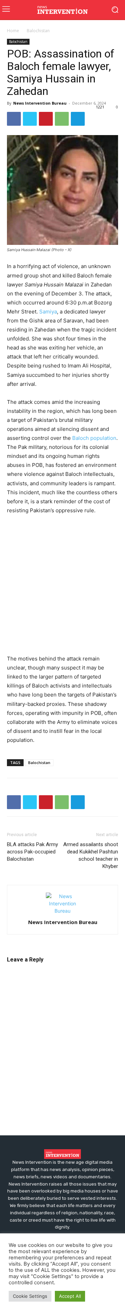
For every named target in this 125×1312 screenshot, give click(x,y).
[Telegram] (78, 119)
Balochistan (38, 31)
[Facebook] (14, 119)
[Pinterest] (46, 119)
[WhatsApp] (62, 119)
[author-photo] (62, 911)
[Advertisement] (62, 586)
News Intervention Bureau (40, 103)
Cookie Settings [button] (30, 1296)
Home (13, 31)
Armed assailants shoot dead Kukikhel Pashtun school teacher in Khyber (90, 855)
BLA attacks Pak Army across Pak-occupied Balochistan (32, 851)
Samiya (48, 311)
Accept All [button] (70, 1296)
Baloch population (94, 438)
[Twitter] (30, 119)
